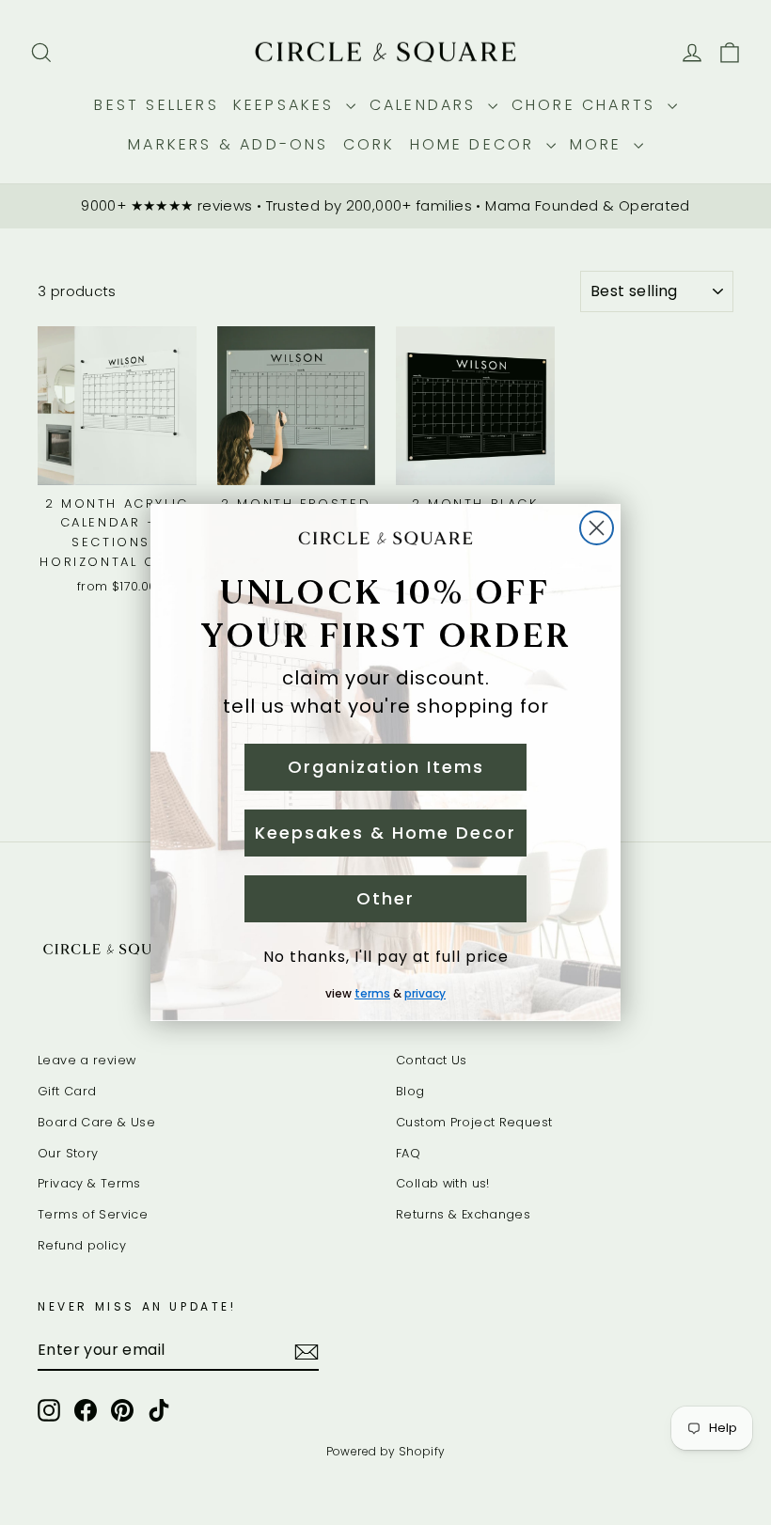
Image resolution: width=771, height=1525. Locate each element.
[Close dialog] (596, 527)
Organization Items (386, 766)
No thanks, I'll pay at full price (386, 956)
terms (372, 993)
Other (385, 898)
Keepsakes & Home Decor (385, 832)
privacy (425, 993)
